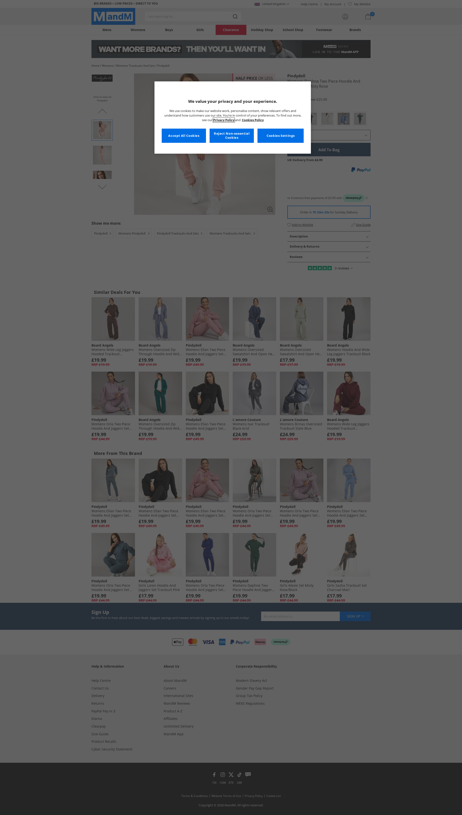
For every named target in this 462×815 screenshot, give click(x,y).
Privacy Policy (223, 120)
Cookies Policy (253, 120)
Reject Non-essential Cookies (232, 135)
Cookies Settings (281, 136)
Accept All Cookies (183, 136)
